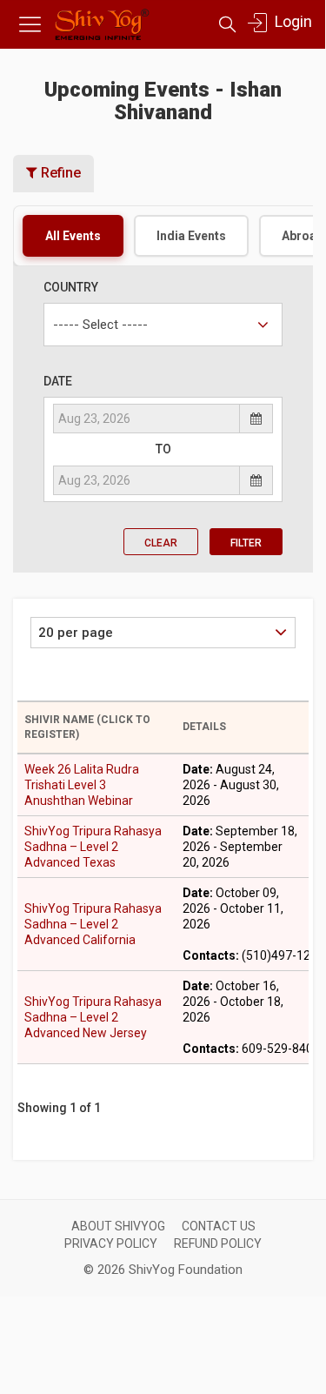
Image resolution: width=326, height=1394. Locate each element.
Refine (59, 172)
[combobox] (163, 324)
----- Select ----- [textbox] (100, 324)
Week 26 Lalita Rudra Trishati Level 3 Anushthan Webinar (81, 785)
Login (291, 21)
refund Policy (218, 1243)
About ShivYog (118, 1226)
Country (70, 287)
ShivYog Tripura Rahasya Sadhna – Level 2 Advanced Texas (93, 846)
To (163, 449)
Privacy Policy (110, 1243)
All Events (73, 236)
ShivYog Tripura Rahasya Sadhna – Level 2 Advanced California (93, 924)
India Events (191, 236)
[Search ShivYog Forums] (227, 25)
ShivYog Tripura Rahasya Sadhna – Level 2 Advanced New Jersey (93, 1017)
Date (57, 381)
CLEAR (160, 543)
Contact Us (219, 1226)
